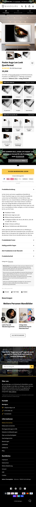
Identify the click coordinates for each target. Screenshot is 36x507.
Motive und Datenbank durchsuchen (19, 371)
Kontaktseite (7, 414)
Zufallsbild (5, 444)
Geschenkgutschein (7, 438)
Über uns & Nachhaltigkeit (9, 435)
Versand (4, 469)
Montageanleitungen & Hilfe (9, 429)
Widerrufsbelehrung (7, 466)
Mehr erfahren (12, 392)
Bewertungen (5, 441)
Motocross (16, 479)
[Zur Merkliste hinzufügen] (32, 63)
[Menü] (33, 6)
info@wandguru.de (9, 408)
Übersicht (28, 82)
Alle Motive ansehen (18, 335)
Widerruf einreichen (7, 423)
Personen (10, 261)
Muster (32, 82)
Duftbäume (5, 448)
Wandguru (19, 501)
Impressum (5, 460)
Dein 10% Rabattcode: (17, 161)
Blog (3, 451)
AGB (3, 472)
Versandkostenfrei (14, 75)
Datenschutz (5, 463)
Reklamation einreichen (8, 426)
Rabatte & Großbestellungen (9, 432)
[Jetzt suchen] (32, 366)
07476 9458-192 (8, 411)
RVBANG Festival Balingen (25, 479)
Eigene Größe (31, 115)
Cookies (4, 475)
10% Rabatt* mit (26, 1)
